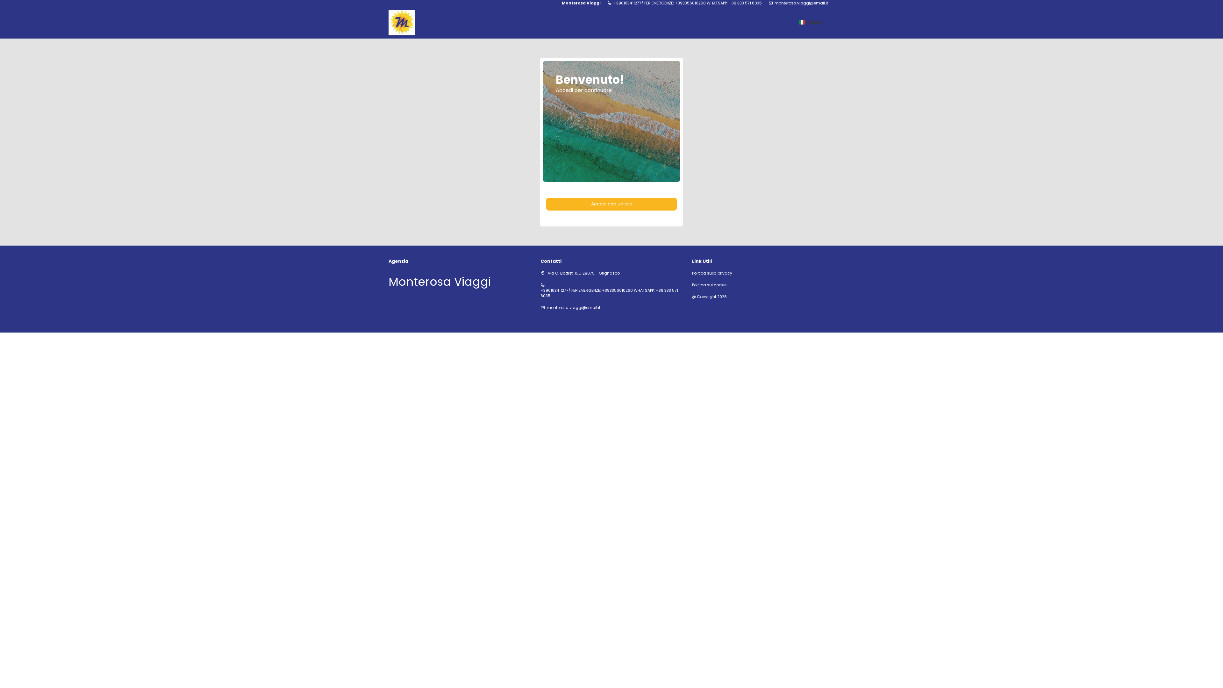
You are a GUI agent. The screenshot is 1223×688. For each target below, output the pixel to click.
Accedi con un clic (611, 204)
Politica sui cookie (709, 285)
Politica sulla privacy (712, 273)
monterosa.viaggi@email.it (801, 3)
